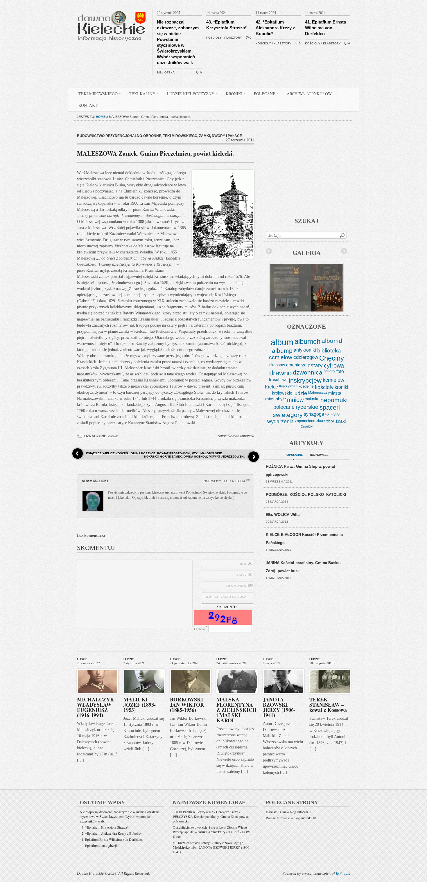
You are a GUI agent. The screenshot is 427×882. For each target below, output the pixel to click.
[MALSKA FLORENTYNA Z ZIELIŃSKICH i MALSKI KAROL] (237, 668)
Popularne (294, 454)
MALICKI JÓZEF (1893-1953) (139, 705)
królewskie (282, 392)
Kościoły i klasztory (224, 37)
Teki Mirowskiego (96, 94)
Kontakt (88, 105)
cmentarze (296, 364)
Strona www (235, 585)
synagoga (314, 414)
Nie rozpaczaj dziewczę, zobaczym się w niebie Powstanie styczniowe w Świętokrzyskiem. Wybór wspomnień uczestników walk (119, 816)
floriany (329, 371)
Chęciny (331, 358)
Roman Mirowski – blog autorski (289, 818)
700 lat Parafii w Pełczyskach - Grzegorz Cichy (205, 811)
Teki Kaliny (140, 94)
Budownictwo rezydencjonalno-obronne (119, 136)
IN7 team (343, 873)
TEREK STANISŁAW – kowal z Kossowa (328, 705)
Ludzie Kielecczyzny (188, 94)
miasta (334, 392)
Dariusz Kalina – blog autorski (287, 811)
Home (100, 116)
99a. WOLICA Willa (282, 514)
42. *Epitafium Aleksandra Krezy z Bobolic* (275, 27)
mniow (295, 400)
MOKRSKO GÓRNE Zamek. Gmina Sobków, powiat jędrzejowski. (194, 456)
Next (344, 251)
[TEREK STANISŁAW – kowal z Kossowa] (330, 668)
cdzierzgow (305, 357)
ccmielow (280, 357)
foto (340, 371)
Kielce (271, 386)
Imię (243, 563)
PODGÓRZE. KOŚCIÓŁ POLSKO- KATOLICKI (306, 494)
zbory (320, 421)
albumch (307, 341)
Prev (269, 251)
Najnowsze (319, 454)
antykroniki (305, 349)
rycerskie (307, 407)
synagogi (332, 413)
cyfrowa (334, 365)
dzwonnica (307, 372)
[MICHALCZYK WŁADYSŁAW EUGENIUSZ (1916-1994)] (97, 668)
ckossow (277, 364)
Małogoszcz (317, 392)
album (113, 436)
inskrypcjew (305, 380)
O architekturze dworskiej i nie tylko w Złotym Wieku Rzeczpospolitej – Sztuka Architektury (210, 829)
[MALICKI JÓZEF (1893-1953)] (144, 668)
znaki (341, 421)
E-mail (241, 574)
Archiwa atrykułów (309, 93)
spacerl (330, 407)
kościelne (306, 386)
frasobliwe (278, 379)
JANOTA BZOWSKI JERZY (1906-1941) (279, 707)
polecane (284, 407)
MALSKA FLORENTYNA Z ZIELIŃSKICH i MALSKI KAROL (236, 710)
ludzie (300, 393)
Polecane (262, 94)
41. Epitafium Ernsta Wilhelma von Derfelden (325, 27)
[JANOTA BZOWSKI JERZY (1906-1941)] (283, 668)
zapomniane (305, 421)
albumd (332, 340)
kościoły (324, 387)
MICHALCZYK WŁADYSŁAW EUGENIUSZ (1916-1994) (95, 707)
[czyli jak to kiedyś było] (113, 8)
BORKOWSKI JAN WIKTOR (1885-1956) (187, 705)
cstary (315, 365)
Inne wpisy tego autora (224, 481)
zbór (330, 421)
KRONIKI (232, 94)
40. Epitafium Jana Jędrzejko (99, 845)
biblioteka (166, 72)
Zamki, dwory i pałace (220, 136)
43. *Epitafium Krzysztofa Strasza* (104, 827)
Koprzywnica (288, 386)
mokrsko (312, 399)
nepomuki (334, 400)
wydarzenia (280, 421)
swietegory (288, 414)
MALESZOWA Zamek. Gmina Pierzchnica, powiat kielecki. (155, 153)
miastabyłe (275, 399)
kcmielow (333, 380)
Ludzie (82, 659)
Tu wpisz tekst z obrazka (225, 596)
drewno (280, 373)
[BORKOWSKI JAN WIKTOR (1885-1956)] (190, 668)
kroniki (341, 387)
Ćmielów (307, 426)
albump (282, 350)
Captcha (199, 629)
